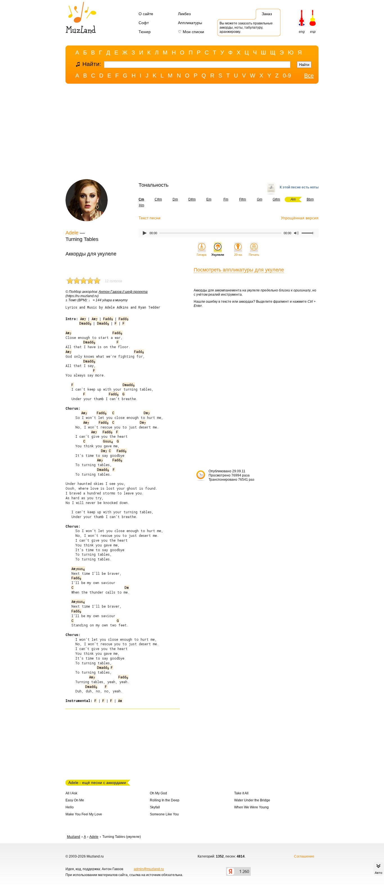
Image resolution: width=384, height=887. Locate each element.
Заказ (267, 14)
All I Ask (71, 793)
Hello (69, 807)
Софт (144, 22)
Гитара (201, 254)
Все (309, 75)
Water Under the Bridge (252, 800)
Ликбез (184, 14)
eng (302, 32)
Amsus (78, 568)
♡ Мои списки (191, 31)
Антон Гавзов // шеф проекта (123, 292)
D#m (192, 199)
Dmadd (85, 323)
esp (313, 32)
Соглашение (304, 856)
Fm (225, 199)
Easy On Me (74, 800)
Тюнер (145, 31)
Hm (141, 205)
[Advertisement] (192, 133)
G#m (276, 199)
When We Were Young (251, 807)
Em (208, 199)
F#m (242, 199)
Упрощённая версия (300, 218)
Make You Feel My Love (83, 814)
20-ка (238, 254)
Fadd (108, 318)
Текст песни (150, 218)
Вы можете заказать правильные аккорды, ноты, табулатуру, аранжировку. (246, 27)
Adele (71, 233)
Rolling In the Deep (164, 800)
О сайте (146, 14)
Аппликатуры (190, 22)
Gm (259, 199)
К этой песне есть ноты (299, 187)
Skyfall (155, 807)
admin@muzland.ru (149, 869)
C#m (158, 199)
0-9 (287, 75)
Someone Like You (164, 814)
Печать (254, 254)
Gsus (108, 441)
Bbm (310, 199)
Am (83, 318)
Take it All (241, 793)
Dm (175, 199)
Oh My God (158, 793)
